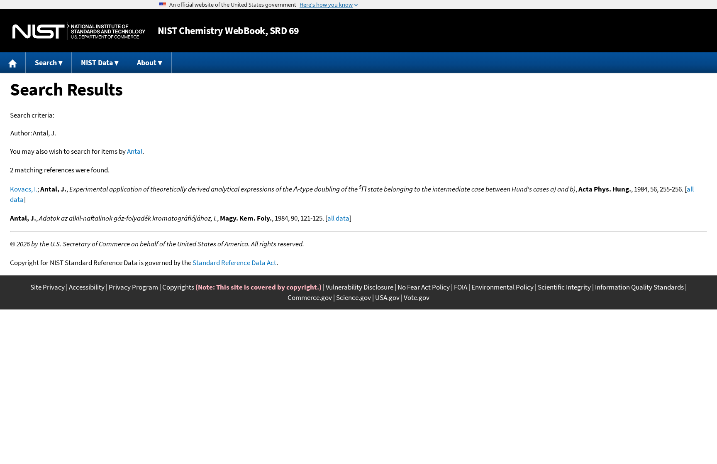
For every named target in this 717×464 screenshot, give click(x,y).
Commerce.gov (310, 297)
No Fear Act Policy (424, 287)
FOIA (460, 287)
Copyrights (178, 287)
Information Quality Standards (639, 287)
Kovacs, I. (23, 189)
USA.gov (387, 297)
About (146, 62)
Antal (134, 151)
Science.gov (353, 297)
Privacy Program (133, 287)
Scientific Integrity (564, 287)
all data (338, 218)
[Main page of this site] (13, 62)
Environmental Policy (502, 287)
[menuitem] (13, 62)
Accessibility (87, 287)
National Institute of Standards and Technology (78, 31)
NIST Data (97, 62)
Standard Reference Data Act (234, 262)
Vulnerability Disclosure (359, 287)
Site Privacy (47, 287)
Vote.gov (416, 297)
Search (46, 62)
